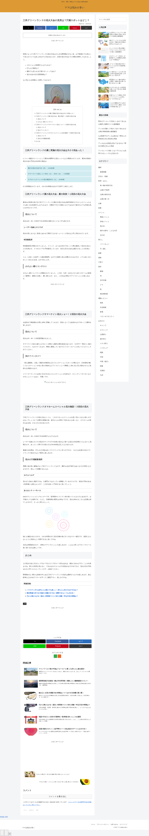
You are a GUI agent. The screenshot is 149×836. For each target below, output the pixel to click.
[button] (86, 28)
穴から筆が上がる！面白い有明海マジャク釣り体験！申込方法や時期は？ (52, 596)
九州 (25, 603)
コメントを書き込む (57, 796)
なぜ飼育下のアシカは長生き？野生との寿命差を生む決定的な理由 (112, 137)
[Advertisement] (57, 46)
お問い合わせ (114, 824)
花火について (42, 119)
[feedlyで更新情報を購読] (55, 656)
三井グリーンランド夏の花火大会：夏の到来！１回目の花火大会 (56, 116)
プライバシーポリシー (103, 824)
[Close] (9, 834)
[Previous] (2, 833)
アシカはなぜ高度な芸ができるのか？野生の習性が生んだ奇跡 (112, 144)
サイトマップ (123, 824)
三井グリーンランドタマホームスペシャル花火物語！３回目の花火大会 (58, 133)
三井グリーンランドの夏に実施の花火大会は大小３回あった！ (55, 113)
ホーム (93, 824)
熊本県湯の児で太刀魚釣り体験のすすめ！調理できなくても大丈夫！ (51, 593)
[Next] (6, 833)
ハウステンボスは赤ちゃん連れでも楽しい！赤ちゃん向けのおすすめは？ (52, 590)
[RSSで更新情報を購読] (59, 656)
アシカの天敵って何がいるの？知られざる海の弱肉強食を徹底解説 (112, 130)
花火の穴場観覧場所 (44, 138)
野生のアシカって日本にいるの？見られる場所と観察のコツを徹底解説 (112, 122)
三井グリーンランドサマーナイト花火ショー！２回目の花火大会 (56, 124)
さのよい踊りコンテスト (45, 122)
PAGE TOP (4, 817)
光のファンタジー (43, 130)
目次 (54, 109)
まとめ (38, 141)
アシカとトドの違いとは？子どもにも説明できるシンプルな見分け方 (112, 152)
